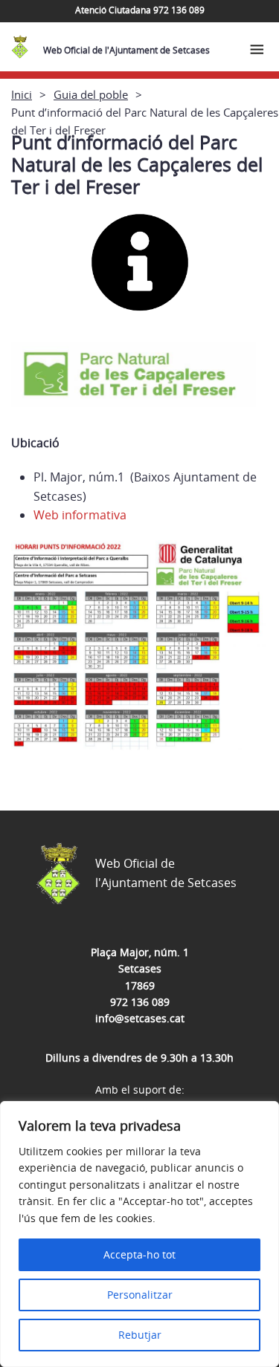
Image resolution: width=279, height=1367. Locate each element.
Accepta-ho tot (139, 1254)
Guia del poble (91, 94)
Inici (21, 94)
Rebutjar (139, 1335)
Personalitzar (140, 1295)
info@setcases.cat (140, 1018)
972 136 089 (140, 1002)
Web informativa (79, 515)
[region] (139, 1234)
